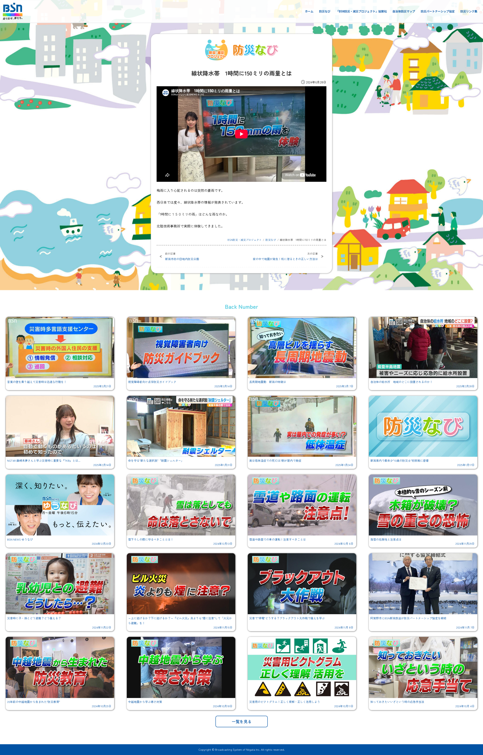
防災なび (324, 11)
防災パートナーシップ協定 (438, 11)
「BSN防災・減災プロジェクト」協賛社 (361, 11)
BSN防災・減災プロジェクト (245, 240)
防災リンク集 (468, 11)
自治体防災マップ (403, 11)
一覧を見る (241, 721)
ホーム (309, 11)
